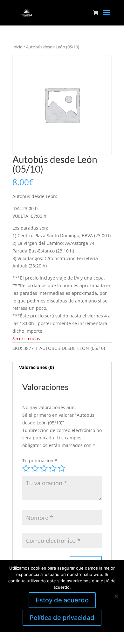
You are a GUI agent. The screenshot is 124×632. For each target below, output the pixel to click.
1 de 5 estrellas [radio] (26, 468)
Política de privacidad (62, 617)
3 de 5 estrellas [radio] (44, 468)
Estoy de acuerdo (62, 600)
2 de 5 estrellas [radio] (35, 468)
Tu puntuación (39, 461)
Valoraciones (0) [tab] (36, 367)
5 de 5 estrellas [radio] (61, 468)
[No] (116, 596)
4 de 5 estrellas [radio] (53, 468)
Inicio (17, 47)
